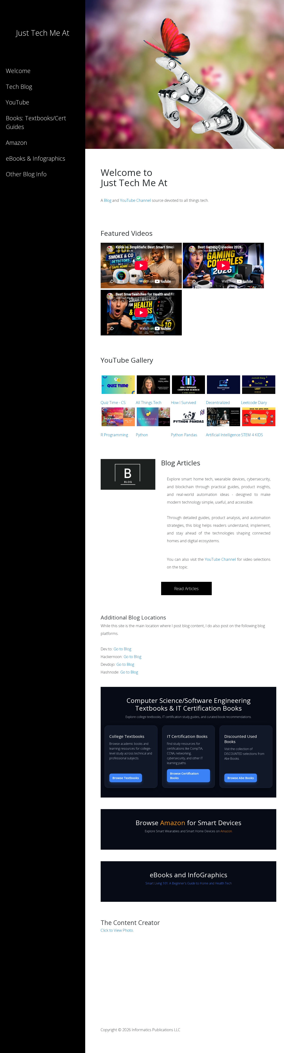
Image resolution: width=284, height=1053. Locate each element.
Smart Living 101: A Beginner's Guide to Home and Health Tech (188, 883)
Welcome (18, 71)
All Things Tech (149, 402)
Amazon (16, 143)
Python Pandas (184, 434)
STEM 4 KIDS (252, 434)
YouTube (17, 102)
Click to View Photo (117, 930)
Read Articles (186, 588)
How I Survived (183, 402)
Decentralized (218, 402)
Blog (107, 200)
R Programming (114, 434)
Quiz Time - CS (113, 402)
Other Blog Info (26, 174)
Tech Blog (19, 87)
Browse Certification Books (184, 775)
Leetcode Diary (254, 402)
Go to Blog (122, 649)
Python (142, 434)
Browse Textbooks (125, 778)
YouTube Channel (135, 200)
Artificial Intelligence (223, 434)
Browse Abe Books (240, 778)
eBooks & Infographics (35, 158)
